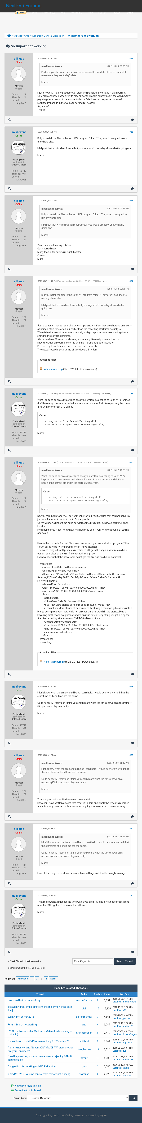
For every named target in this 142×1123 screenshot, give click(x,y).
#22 (131, 132)
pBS (84, 1008)
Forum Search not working (22, 1024)
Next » (53, 978)
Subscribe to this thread (28, 1090)
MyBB (103, 1115)
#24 (131, 281)
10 (97, 1058)
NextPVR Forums (24, 6)
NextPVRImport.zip (54, 661)
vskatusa (84, 1074)
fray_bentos (84, 1049)
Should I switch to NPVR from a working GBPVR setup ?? (38, 1041)
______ (20, 12)
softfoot (84, 1041)
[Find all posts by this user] (9, 119)
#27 (131, 686)
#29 (131, 829)
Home (33, 12)
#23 (131, 201)
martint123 (128, 1026)
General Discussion (54, 35)
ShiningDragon (84, 1032)
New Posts (48, 12)
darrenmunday (84, 1016)
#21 (131, 58)
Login (130, 12)
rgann (84, 1066)
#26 (131, 462)
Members (76, 12)
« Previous (23, 978)
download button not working (24, 1000)
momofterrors (84, 1000)
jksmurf (84, 1058)
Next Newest (32, 961)
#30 (131, 895)
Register (116, 12)
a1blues (19, 58)
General (36, 35)
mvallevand (18, 132)
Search (102, 12)
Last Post (117, 1002)
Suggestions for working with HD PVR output (32, 1066)
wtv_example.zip (53, 369)
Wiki (63, 12)
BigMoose (127, 1042)
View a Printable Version (27, 1085)
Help (90, 12)
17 (97, 1008)
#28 (131, 755)
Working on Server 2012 (21, 1016)
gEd (124, 1051)
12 (97, 1049)
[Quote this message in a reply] (132, 119)
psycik (126, 1068)
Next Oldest (16, 961)
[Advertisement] (71, 22)
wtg (84, 1024)
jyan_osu (127, 1018)
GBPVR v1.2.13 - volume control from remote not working (39, 1074)
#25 (131, 393)
